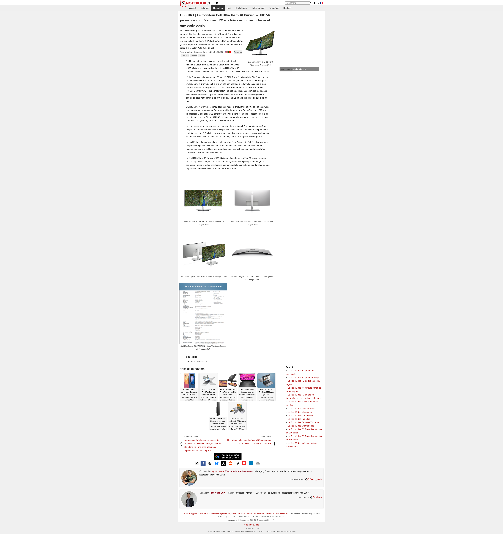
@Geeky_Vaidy (314, 479)
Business (238, 52)
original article (217, 471)
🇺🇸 (226, 51)
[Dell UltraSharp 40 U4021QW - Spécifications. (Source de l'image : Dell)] (203, 313)
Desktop (185, 55)
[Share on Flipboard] (244, 463)
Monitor (194, 55)
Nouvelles (218, 7)
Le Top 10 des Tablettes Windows (303, 422)
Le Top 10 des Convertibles (300, 415)
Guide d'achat (258, 7)
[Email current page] (257, 463)
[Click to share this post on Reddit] (230, 463)
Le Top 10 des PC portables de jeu (304, 377)
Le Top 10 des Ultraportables (301, 408)
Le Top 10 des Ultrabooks (300, 411)
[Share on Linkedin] (250, 463)
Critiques (205, 7)
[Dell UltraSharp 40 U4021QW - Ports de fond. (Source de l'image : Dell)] (252, 251)
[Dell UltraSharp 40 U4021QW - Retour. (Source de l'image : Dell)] (252, 196)
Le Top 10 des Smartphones (301, 425)
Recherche (274, 7)
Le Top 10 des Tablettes (299, 418)
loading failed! (286, 69)
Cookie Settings (251, 524)
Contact (287, 7)
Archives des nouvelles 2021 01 (277, 513)
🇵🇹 (229, 51)
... (232, 51)
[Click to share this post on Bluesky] (216, 463)
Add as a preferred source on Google (230, 456)
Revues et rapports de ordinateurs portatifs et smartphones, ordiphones (209, 513)
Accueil (192, 7)
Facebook (317, 497)
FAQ (229, 7)
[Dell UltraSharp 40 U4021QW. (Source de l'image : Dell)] (260, 44)
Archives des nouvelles (255, 513)
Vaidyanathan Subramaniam (239, 471)
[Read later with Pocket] (237, 463)
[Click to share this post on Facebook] (203, 463)
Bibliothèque (241, 7)
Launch (202, 55)
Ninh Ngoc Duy (217, 492)
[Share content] (197, 463)
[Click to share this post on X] (223, 463)
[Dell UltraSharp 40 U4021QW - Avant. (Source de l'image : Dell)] (203, 196)
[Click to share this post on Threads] (209, 463)
